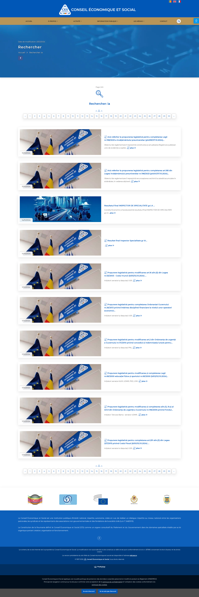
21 (125, 116)
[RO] (170, 1)
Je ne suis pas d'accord (108, 591)
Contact (163, 21)
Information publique (106, 21)
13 (87, 116)
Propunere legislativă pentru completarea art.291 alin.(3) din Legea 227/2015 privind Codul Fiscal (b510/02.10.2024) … (137, 441)
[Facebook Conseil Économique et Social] (99, 538)
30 (169, 116)
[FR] (179, 1)
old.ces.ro (133, 555)
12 (82, 116)
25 (145, 116)
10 (73, 116)
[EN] (174, 1)
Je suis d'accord (88, 591)
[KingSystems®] (99, 567)
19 (116, 116)
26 (150, 116)
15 (96, 116)
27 (154, 116)
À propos (52, 21)
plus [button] (132, 148)
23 (135, 116)
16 (101, 116)
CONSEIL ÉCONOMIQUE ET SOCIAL (103, 9)
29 (164, 116)
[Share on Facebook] (20, 58)
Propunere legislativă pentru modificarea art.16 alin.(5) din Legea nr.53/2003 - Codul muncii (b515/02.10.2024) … (136, 274)
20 (121, 116)
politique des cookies (99, 585)
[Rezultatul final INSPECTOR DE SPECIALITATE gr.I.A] (60, 209)
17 (106, 116)
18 (111, 116)
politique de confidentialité (112, 582)
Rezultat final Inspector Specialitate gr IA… (127, 241)
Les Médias (138, 21)
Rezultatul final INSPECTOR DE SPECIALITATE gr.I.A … (129, 206)
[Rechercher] (179, 21)
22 (130, 116)
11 (77, 116)
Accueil (29, 21)
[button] (196, 21)
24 (140, 116)
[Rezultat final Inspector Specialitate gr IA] (60, 243)
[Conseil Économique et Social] (65, 10)
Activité (76, 21)
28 (159, 116)
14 (92, 116)
